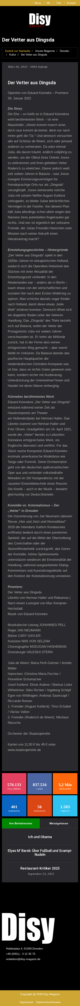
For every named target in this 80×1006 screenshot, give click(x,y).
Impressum (26, 1002)
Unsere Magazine (45, 50)
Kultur (12, 54)
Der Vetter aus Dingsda (34, 54)
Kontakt (71, 3)
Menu (38, 3)
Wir (48, 3)
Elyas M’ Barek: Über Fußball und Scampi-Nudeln (40, 853)
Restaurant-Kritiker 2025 (40, 868)
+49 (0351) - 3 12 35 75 (20, 953)
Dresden (64, 50)
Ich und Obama (40, 837)
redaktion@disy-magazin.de (23, 959)
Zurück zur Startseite (17, 50)
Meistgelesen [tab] (59, 823)
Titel (58, 3)
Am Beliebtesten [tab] (20, 823)
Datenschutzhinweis (48, 1002)
